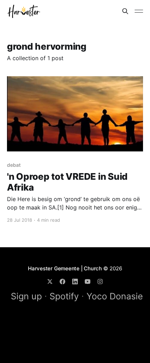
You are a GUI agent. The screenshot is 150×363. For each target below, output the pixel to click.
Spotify (64, 296)
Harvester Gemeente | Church (65, 268)
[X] (50, 281)
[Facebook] (62, 281)
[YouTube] (87, 281)
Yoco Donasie (115, 296)
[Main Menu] (139, 11)
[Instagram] (100, 281)
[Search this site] (125, 11)
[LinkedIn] (75, 281)
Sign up (26, 296)
